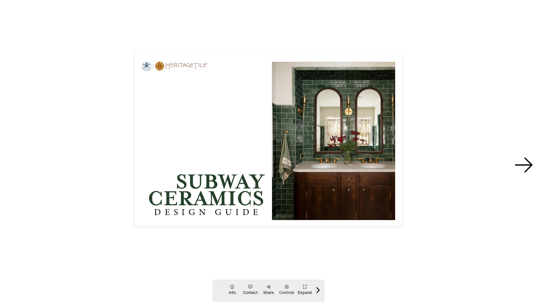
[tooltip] (305, 290)
